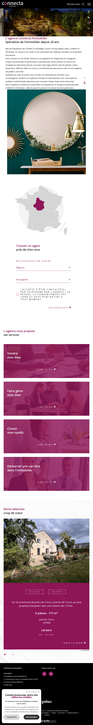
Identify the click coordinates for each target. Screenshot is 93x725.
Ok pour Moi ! (31, 717)
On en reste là (31, 692)
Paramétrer (11, 717)
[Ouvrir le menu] (89, 4)
